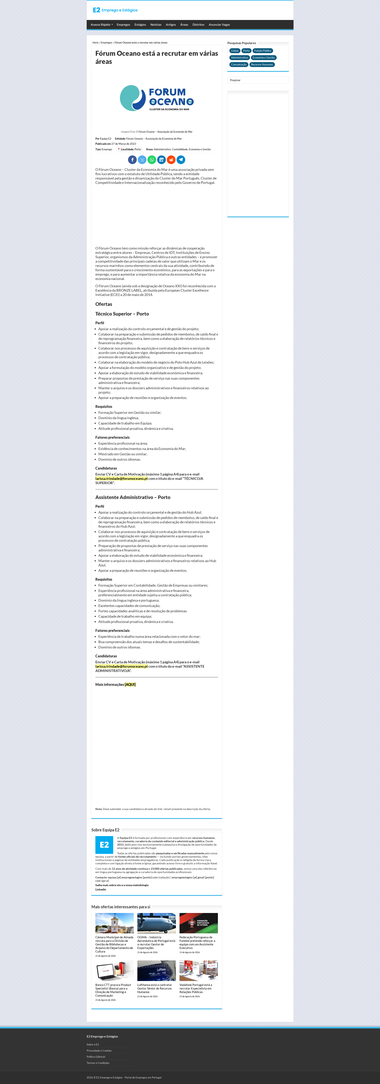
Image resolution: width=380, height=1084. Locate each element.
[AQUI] (130, 684)
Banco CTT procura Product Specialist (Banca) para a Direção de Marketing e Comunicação (113, 990)
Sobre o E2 (93, 1044)
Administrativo (162, 149)
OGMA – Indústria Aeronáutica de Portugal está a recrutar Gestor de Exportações (156, 942)
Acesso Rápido (100, 24)
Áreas (184, 24)
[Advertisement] (157, 215)
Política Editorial (96, 1056)
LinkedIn (100, 889)
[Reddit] (171, 159)
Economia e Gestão (200, 149)
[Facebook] (132, 159)
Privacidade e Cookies (99, 1050)
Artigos (171, 24)
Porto (138, 149)
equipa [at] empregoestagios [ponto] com (133, 877)
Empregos (123, 24)
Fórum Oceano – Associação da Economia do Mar (166, 131)
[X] (142, 159)
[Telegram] (181, 159)
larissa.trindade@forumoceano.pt (121, 478)
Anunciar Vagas (219, 24)
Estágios (140, 24)
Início (95, 42)
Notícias (156, 24)
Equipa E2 (105, 138)
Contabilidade (180, 149)
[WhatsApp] (151, 159)
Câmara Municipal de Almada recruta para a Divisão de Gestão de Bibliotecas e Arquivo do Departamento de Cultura (114, 944)
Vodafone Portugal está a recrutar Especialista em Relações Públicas (196, 988)
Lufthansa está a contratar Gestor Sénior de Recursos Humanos (154, 988)
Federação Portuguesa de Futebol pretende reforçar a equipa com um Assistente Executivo (197, 942)
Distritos (198, 24)
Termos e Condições (98, 1062)
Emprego (107, 149)
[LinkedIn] (161, 159)
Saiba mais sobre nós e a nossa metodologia (121, 885)
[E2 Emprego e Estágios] (115, 9)
